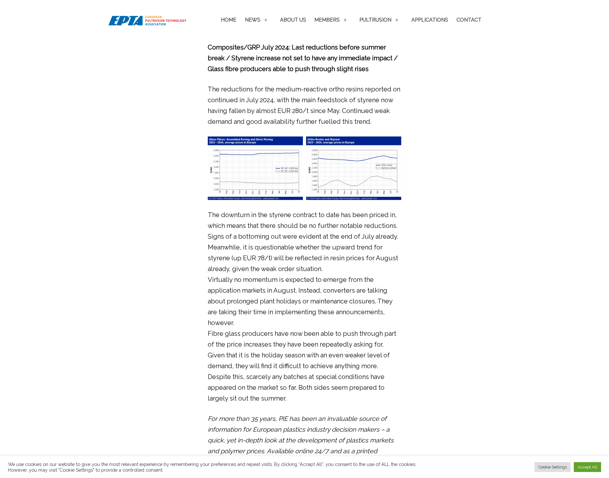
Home (228, 20)
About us (293, 20)
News (252, 20)
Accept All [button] (587, 467)
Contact (468, 20)
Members (327, 20)
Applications (429, 20)
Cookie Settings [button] (552, 467)
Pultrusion (375, 20)
